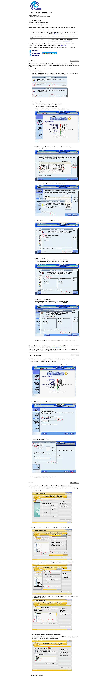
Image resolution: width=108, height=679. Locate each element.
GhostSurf (67, 41)
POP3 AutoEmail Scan (57, 347)
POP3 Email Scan (67, 36)
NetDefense (57, 33)
